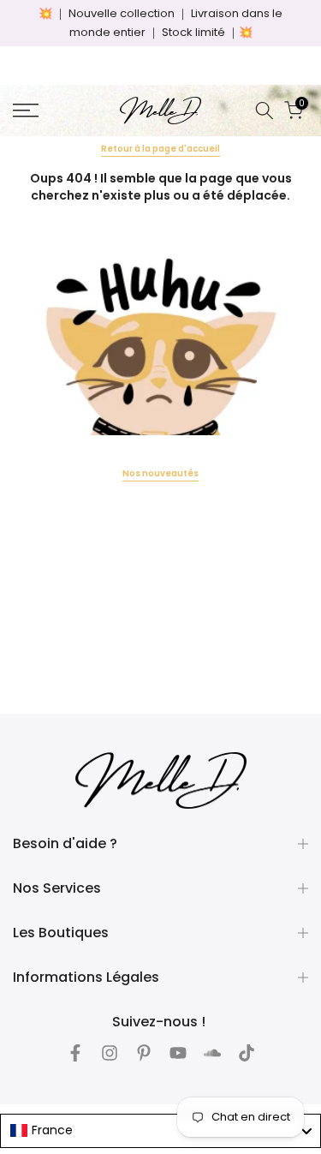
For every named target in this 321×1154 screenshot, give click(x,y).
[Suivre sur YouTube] (178, 1053)
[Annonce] (160, 23)
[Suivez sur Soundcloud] (212, 1053)
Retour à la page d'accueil (160, 148)
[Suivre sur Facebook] (75, 1053)
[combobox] (160, 1131)
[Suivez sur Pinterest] (143, 1053)
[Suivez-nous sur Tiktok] (246, 1053)
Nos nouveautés (160, 473)
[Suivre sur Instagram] (109, 1053)
